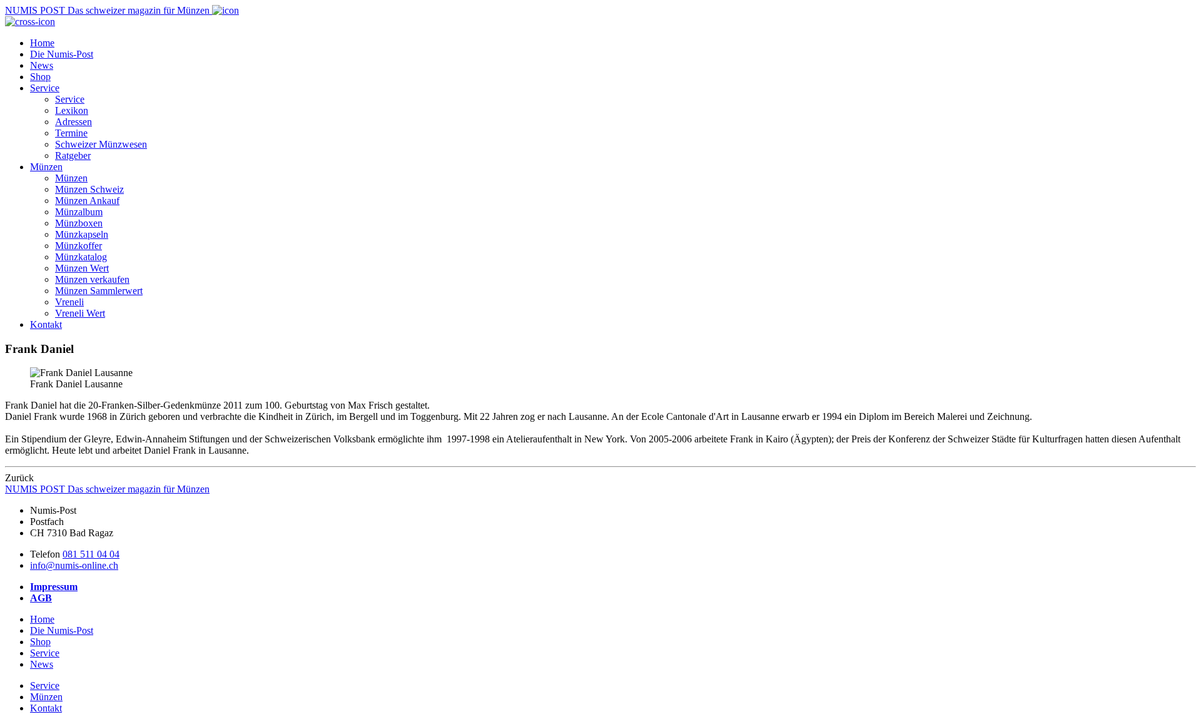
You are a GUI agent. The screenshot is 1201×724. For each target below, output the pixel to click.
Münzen (46, 166)
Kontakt (46, 324)
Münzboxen (79, 223)
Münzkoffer (78, 245)
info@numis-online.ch (74, 565)
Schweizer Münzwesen (101, 144)
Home (42, 43)
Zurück (19, 477)
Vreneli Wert (80, 313)
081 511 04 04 (91, 554)
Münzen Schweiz (89, 189)
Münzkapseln (81, 234)
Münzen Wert (82, 268)
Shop (40, 76)
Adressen (73, 121)
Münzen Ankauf (87, 200)
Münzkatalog (81, 257)
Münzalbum (79, 211)
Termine (71, 133)
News (41, 65)
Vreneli (69, 302)
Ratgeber (73, 155)
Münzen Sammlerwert (99, 290)
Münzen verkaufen (92, 279)
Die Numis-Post (61, 54)
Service (44, 88)
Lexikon (71, 110)
